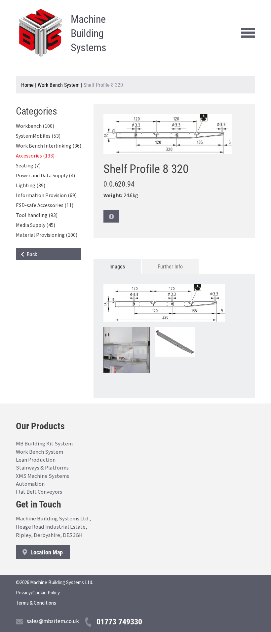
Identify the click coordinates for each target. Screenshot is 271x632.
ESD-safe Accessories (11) (44, 205)
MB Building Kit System (44, 443)
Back (30, 254)
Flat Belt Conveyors (39, 492)
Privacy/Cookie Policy (38, 592)
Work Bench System (59, 84)
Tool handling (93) (37, 215)
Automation (30, 484)
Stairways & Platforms (42, 468)
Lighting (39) (30, 185)
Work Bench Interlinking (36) (48, 146)
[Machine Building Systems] (40, 32)
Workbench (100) (35, 126)
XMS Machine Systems (42, 476)
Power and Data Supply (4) (45, 175)
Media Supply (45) (35, 225)
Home (27, 84)
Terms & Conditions (36, 603)
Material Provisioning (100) (46, 235)
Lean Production (36, 460)
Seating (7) (28, 165)
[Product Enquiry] (111, 216)
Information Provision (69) (46, 195)
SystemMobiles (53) (38, 136)
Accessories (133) (35, 155)
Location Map (46, 552)
